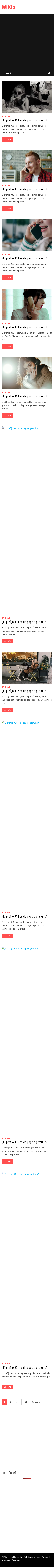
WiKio (8, 6)
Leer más (8, 139)
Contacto (18, 1557)
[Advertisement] (27, 42)
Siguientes (36, 1402)
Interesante (7, 116)
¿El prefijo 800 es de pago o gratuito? (24, 327)
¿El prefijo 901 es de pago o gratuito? (24, 1368)
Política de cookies (32, 1557)
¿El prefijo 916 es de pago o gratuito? (24, 1142)
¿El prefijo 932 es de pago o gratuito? (24, 691)
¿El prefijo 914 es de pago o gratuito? (24, 916)
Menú (8, 73)
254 (25, 1402)
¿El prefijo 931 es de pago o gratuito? (24, 189)
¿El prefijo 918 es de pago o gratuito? (24, 258)
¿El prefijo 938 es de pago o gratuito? (24, 622)
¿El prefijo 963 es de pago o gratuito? (24, 120)
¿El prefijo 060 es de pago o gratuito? (24, 396)
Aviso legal (16, 1560)
